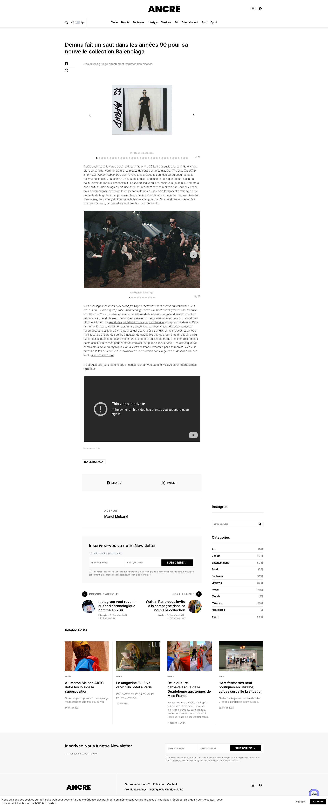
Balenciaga (190, 166)
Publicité (158, 784)
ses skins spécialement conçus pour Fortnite (136, 322)
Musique (217, 603)
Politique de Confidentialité (166, 789)
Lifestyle (102, 615)
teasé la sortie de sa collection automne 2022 (127, 166)
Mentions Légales (136, 789)
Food (215, 569)
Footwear (217, 576)
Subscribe (175, 562)
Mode (161, 615)
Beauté (216, 555)
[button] (66, 22)
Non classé (218, 609)
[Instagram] (253, 8)
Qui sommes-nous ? (137, 784)
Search (260, 524)
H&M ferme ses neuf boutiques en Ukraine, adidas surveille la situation (241, 687)
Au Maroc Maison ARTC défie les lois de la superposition (84, 687)
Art (213, 549)
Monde (216, 596)
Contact (172, 784)
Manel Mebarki (116, 517)
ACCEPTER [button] (318, 801)
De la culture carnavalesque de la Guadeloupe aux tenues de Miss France (189, 689)
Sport (215, 616)
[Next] (193, 115)
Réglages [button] (300, 801)
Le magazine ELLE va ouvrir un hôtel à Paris (134, 685)
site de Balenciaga (102, 355)
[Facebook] (260, 8)
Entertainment (220, 562)
